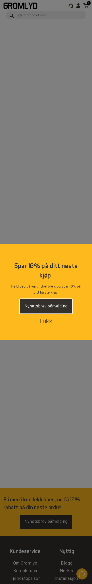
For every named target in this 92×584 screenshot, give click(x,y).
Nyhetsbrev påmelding (46, 306)
